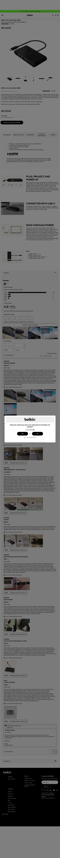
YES (23, 433)
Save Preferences (31, 437)
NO (37, 433)
